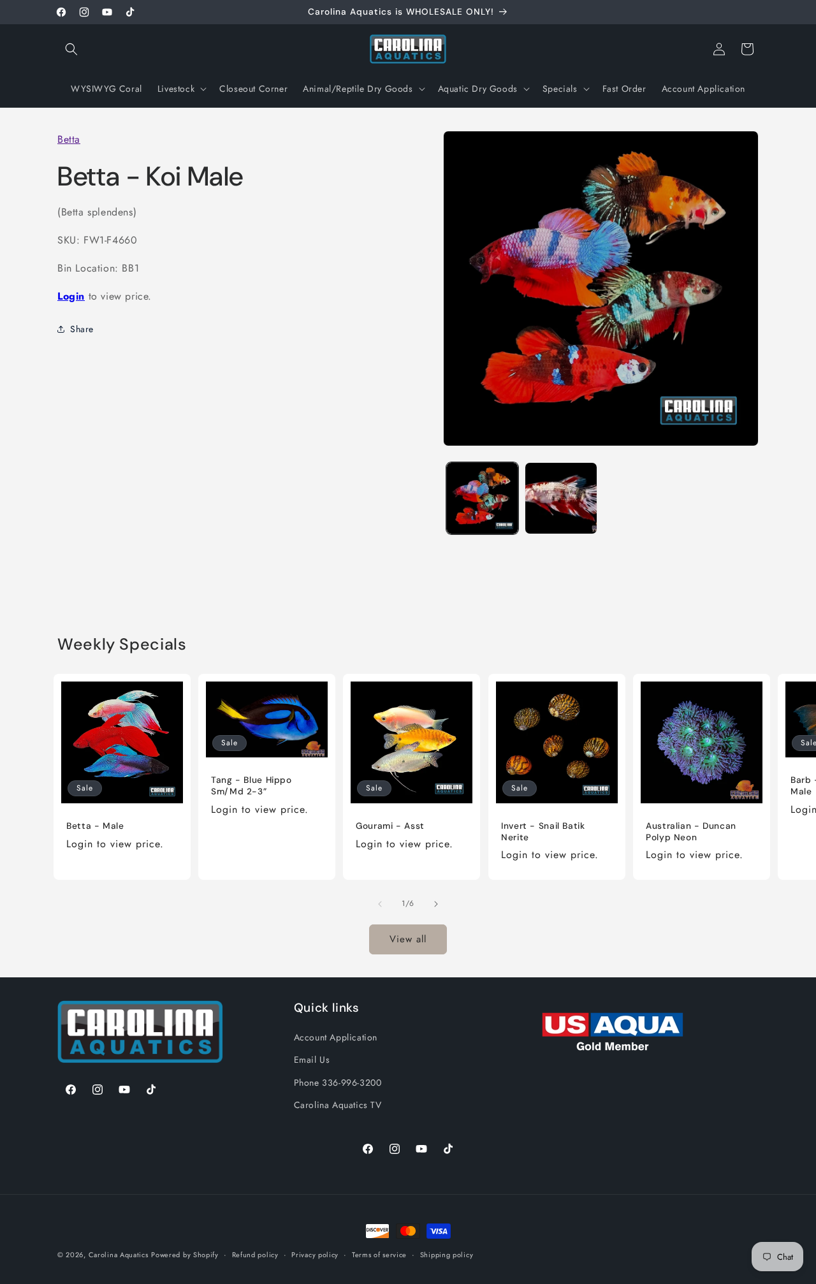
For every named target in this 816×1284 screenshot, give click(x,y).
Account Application (335, 1037)
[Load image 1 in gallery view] (482, 498)
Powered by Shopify (185, 1255)
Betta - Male (95, 826)
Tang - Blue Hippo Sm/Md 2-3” (251, 786)
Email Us (312, 1059)
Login (71, 295)
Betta (68, 139)
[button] (71, 49)
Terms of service (379, 1255)
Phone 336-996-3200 (338, 1082)
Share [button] (82, 328)
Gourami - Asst (390, 826)
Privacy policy (315, 1255)
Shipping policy (447, 1255)
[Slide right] (436, 904)
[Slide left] (380, 904)
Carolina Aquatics (119, 1255)
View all (408, 939)
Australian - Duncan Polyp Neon (691, 832)
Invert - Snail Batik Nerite (543, 832)
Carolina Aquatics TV (338, 1104)
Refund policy (255, 1255)
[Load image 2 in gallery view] (561, 498)
